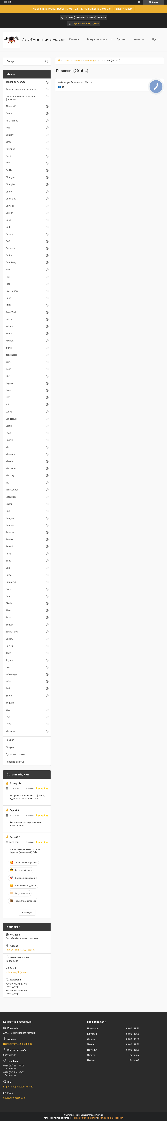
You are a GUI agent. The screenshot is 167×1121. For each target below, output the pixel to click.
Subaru (9, 639)
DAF (8, 241)
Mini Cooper (12, 489)
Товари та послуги (97, 39)
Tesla (8, 653)
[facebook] (59, 87)
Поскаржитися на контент (85, 1118)
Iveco (8, 369)
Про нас (121, 39)
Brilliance (10, 149)
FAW (8, 269)
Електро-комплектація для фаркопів (20, 98)
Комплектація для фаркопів (21, 89)
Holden (9, 326)
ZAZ (8, 688)
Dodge (9, 255)
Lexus (9, 426)
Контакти (139, 39)
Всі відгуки (27, 912)
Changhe (10, 184)
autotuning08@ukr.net (17, 972)
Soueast (10, 624)
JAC (8, 376)
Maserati (10, 454)
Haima (9, 319)
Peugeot (10, 518)
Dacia (8, 220)
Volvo (8, 681)
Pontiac (10, 525)
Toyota (9, 660)
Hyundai (10, 340)
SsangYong (12, 631)
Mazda (9, 461)
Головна (74, 39)
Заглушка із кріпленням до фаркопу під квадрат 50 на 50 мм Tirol (28, 797)
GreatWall (11, 312)
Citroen (9, 213)
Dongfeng (11, 262)
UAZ (8, 667)
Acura (9, 113)
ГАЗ (8, 717)
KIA (7, 404)
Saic (8, 568)
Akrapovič (11, 106)
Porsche (10, 532)
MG (7, 482)
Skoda (9, 603)
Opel (8, 511)
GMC (8, 305)
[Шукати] (47, 61)
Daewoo (10, 234)
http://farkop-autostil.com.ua (18, 1086)
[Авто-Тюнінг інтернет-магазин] (11, 40)
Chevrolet (11, 198)
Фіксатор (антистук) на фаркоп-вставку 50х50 (25, 824)
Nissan (9, 504)
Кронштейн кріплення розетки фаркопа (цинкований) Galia (25, 850)
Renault (10, 546)
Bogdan (10, 702)
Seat (8, 596)
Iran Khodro (11, 355)
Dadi (8, 227)
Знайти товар (124, 8)
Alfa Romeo (12, 120)
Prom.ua (99, 1115)
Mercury (10, 475)
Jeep (8, 390)
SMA (8, 610)
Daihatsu (10, 248)
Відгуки (10, 747)
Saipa (9, 575)
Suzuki (9, 646)
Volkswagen (91, 60)
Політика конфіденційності (110, 1118)
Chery (9, 191)
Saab (8, 560)
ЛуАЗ (8, 724)
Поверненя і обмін (15, 761)
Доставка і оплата (15, 754)
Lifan (8, 433)
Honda (9, 333)
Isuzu (8, 362)
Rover (9, 553)
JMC (8, 397)
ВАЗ (8, 710)
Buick (8, 156)
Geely (8, 298)
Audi (8, 127)
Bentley (10, 135)
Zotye (9, 695)
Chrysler (10, 206)
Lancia (9, 411)
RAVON (9, 539)
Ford (8, 284)
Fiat (7, 277)
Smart (9, 617)
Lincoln (9, 440)
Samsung (11, 582)
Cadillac (10, 170)
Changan (10, 177)
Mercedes (11, 468)
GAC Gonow (12, 291)
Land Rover (11, 419)
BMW (8, 142)
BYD (8, 163)
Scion (8, 589)
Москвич (10, 731)
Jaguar (9, 383)
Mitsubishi (11, 497)
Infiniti (9, 348)
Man (8, 447)
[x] (63, 87)
